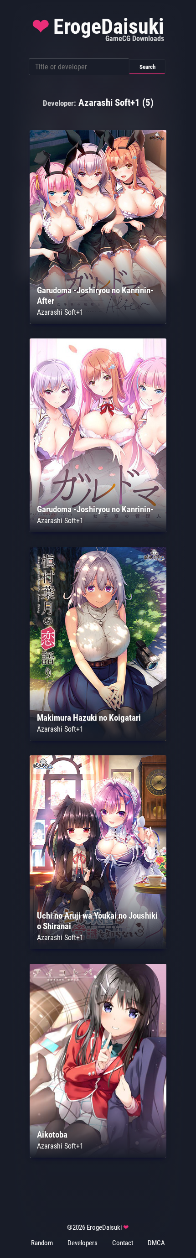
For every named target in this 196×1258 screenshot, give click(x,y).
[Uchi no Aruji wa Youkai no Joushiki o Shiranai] (98, 946)
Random (42, 1243)
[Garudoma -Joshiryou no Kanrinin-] (98, 529)
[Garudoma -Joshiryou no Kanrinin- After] (98, 321)
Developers (82, 1243)
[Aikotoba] (98, 1155)
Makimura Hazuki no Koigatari (89, 717)
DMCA (156, 1243)
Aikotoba (52, 1134)
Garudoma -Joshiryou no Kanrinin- (95, 509)
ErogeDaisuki (98, 29)
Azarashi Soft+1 (60, 312)
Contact (122, 1243)
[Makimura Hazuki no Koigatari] (98, 738)
